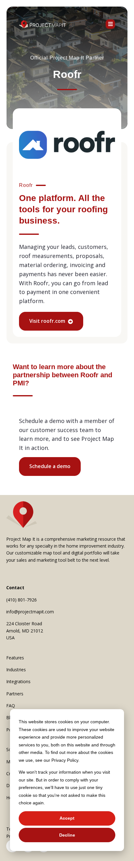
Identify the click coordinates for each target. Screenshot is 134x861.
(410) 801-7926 (21, 600)
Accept (67, 818)
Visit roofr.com (47, 320)
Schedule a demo (49, 466)
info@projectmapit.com (30, 612)
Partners (14, 694)
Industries (16, 670)
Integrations (18, 681)
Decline (67, 835)
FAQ (10, 706)
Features (15, 658)
